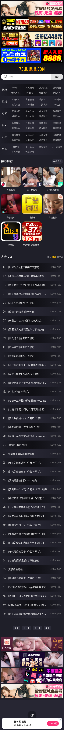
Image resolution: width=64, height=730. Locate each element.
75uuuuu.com (32, 69)
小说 (4, 137)
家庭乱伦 (29, 135)
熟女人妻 (16, 104)
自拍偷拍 (29, 99)
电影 (4, 113)
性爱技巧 (57, 140)
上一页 (26, 627)
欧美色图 (43, 123)
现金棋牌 (43, 92)
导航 (4, 149)
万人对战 (43, 87)
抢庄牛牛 (57, 92)
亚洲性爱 (16, 111)
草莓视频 (43, 146)
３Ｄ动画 (57, 99)
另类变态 (57, 116)
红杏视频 (16, 151)
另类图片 (57, 128)
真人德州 (29, 87)
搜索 (57, 76)
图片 (4, 125)
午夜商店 (29, 146)
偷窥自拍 (16, 123)
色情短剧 (29, 151)
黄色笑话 (43, 140)
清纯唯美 (29, 128)
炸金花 (29, 92)
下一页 (37, 627)
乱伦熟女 (43, 116)
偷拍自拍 (29, 111)
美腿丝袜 (16, 128)
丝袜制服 (29, 104)
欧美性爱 (57, 111)
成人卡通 (43, 111)
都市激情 (16, 135)
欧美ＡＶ (43, 99)
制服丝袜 (16, 116)
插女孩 (16, 146)
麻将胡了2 (16, 92)
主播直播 (43, 104)
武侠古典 (57, 135)
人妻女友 (43, 135)
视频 (4, 101)
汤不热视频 (57, 146)
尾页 (47, 627)
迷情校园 (16, 140)
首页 (16, 627)
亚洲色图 (29, 123)
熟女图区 (43, 128)
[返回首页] (60, 724)
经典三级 (29, 116)
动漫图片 (57, 123)
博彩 (4, 89)
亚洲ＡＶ (16, 99)
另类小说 (29, 140)
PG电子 (15, 87)
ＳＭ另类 (57, 104)
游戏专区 (57, 87)
